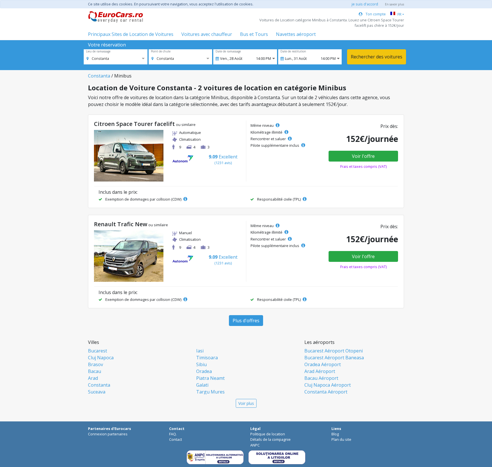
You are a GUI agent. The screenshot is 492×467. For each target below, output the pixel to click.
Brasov (95, 364)
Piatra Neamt (210, 378)
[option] (98, 58)
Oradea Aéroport (322, 364)
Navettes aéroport (296, 34)
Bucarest (97, 351)
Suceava (96, 392)
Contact (175, 439)
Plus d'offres (246, 320)
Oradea (204, 371)
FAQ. (173, 434)
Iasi (200, 351)
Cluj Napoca (101, 357)
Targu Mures (210, 392)
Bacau (94, 371)
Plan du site (341, 439)
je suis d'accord (365, 4)
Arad (93, 378)
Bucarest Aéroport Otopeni (333, 351)
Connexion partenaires (108, 434)
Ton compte (375, 14)
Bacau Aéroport (321, 378)
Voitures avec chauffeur (206, 34)
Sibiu (201, 364)
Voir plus (246, 403)
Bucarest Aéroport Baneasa (334, 357)
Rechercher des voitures (376, 57)
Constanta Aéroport (325, 392)
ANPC (255, 445)
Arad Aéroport (319, 371)
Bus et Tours (254, 34)
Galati (202, 385)
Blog (335, 434)
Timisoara (207, 357)
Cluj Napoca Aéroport (327, 385)
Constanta (99, 76)
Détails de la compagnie (270, 439)
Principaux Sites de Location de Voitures (130, 34)
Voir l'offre (363, 156)
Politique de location (267, 434)
